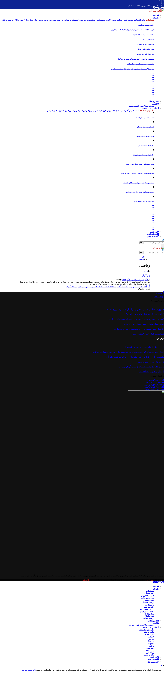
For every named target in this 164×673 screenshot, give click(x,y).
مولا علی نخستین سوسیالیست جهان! (143, 34)
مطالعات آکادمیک (121, 287)
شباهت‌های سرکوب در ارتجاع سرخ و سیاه (144, 324)
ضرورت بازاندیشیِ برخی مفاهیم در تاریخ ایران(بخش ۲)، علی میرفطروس (132, 29)
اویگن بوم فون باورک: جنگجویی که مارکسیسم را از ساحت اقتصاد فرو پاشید (128, 352)
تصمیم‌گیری (137, 287)
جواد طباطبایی (148, 593)
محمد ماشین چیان (147, 611)
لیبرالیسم (153, 232)
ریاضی (130, 287)
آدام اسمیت (149, 634)
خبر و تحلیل (152, 101)
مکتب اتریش (149, 632)
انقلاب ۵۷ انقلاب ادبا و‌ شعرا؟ (146, 49)
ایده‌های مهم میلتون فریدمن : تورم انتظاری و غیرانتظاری (137, 173)
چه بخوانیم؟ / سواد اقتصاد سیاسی (141, 106)
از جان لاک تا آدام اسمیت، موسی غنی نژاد (144, 347)
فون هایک (150, 641)
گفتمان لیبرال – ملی (148, 39)
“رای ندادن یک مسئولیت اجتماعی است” (145, 314)
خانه (155, 15)
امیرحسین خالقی (147, 598)
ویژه (155, 18)
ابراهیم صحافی (148, 618)
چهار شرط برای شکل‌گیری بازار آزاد (143, 155)
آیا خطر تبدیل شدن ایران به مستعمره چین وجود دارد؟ (139, 329)
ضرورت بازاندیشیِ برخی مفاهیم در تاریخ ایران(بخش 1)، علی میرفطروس (132, 69)
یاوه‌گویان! (145, 275)
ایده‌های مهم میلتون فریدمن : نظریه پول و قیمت (140, 164)
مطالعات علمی (109, 287)
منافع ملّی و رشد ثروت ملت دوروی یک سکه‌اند (140, 64)
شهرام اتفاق (149, 616)
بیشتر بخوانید (27, 670)
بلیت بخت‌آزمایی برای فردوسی (145, 54)
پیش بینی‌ (85, 287)
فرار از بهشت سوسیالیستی (146, 25)
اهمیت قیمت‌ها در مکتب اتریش (145, 136)
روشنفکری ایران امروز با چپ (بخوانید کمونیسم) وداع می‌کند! (136, 59)
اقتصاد (154, 104)
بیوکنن (151, 646)
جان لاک (151, 637)
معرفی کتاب (152, 234)
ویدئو (146, 271)
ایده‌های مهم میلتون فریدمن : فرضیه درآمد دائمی (140, 192)
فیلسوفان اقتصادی (150, 108)
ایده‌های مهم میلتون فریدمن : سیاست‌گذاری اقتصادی (138, 183)
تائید (34, 670)
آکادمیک (144, 287)
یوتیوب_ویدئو (152, 236)
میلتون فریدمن (148, 655)
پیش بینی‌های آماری (74, 287)
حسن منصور (149, 600)
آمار (148, 287)
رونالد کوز (150, 653)
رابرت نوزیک (149, 650)
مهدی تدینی (149, 605)
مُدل (102, 287)
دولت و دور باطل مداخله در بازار (144, 44)
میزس (151, 639)
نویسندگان (150, 591)
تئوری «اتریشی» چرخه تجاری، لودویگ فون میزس (141, 366)
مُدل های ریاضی (95, 287)
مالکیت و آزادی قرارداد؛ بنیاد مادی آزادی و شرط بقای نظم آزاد (135, 357)
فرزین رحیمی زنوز (147, 609)
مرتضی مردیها (148, 602)
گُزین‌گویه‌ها (160, 293)
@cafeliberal (159, 297)
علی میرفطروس (147, 595)
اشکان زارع (149, 614)
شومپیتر (151, 643)
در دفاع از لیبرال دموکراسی (151, 361)
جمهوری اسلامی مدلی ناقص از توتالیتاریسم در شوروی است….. (134, 309)
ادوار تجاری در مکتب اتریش (146, 145)
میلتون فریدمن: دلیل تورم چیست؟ (144, 201)
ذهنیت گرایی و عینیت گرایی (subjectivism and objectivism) (136, 319)
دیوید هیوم (150, 648)
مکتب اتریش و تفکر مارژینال (145, 127)
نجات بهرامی (149, 607)
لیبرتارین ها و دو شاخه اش (151, 371)
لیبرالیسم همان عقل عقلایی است (148, 333)
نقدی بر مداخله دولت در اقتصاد (145, 118)
